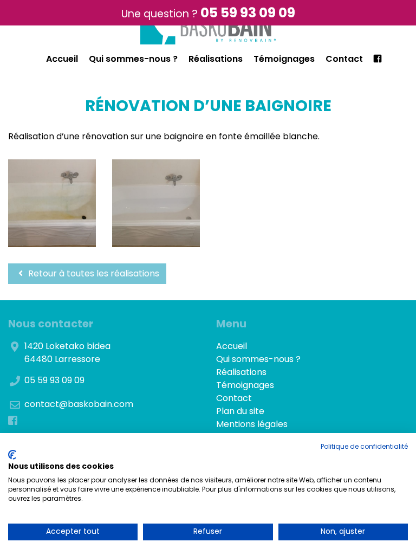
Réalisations (215, 59)
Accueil (62, 59)
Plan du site (240, 411)
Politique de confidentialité (364, 446)
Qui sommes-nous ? (133, 59)
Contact (344, 59)
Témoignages (284, 59)
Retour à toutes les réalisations (92, 273)
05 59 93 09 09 (247, 12)
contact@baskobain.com (78, 404)
